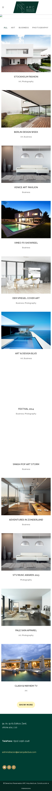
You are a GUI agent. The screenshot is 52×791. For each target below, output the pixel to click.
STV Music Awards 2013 (26, 575)
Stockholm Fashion (26, 76)
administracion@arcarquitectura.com (19, 752)
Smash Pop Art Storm (26, 464)
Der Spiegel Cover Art (26, 298)
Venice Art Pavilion (26, 187)
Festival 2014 (26, 409)
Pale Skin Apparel (26, 630)
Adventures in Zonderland (26, 519)
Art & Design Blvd (26, 353)
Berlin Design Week (26, 132)
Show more (26, 705)
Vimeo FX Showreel (26, 243)
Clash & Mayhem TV (26, 686)
